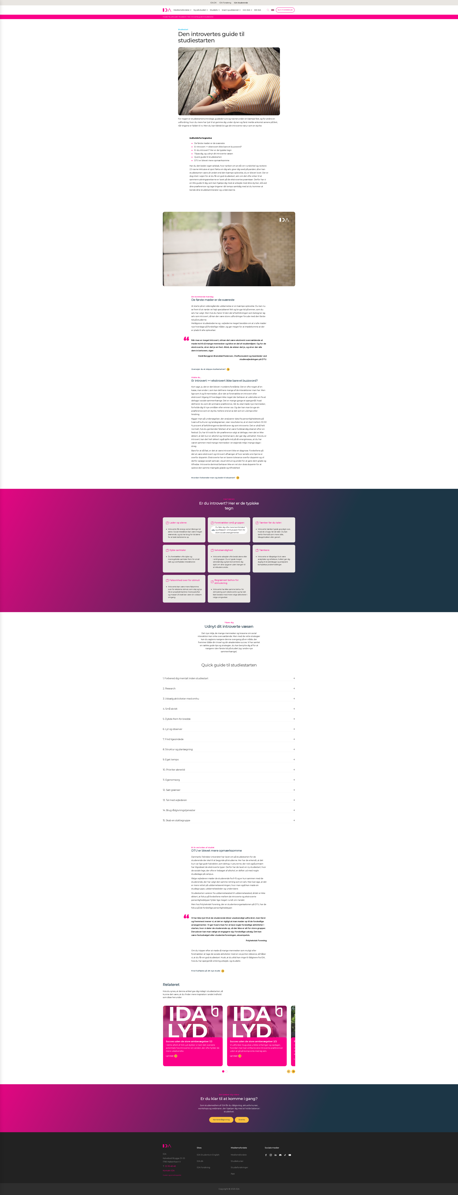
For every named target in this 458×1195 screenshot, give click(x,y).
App (233, 1174)
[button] (289, 1071)
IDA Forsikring (225, 3)
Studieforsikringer (239, 1167)
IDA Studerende (241, 3)
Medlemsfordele (239, 1155)
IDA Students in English (208, 1155)
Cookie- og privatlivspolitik (172, 1175)
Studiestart (183, 17)
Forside (165, 17)
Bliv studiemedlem (285, 10)
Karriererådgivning (221, 1120)
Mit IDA (257, 10)
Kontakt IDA (168, 1170)
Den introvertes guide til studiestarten (200, 17)
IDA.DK (213, 3)
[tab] (223, 1071)
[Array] (267, 1155)
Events (242, 1120)
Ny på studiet (173, 17)
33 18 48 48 (170, 1166)
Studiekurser (237, 1161)
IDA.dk (200, 1161)
